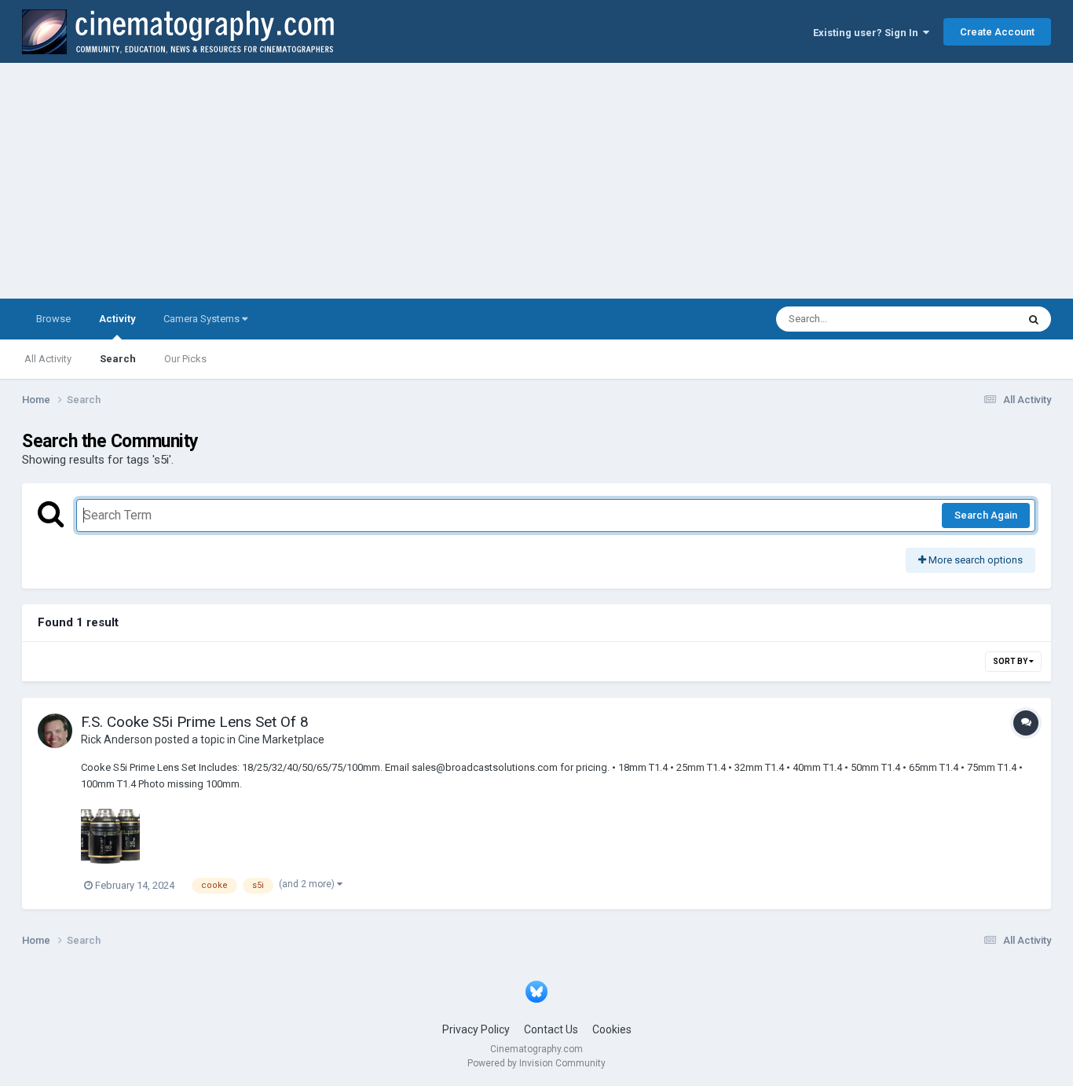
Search (118, 359)
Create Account (997, 32)
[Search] (1033, 319)
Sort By (1011, 661)
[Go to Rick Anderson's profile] (55, 731)
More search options (974, 560)
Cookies (612, 1029)
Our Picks (185, 359)
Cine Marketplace (281, 739)
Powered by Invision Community (536, 1063)
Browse (53, 319)
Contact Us (551, 1029)
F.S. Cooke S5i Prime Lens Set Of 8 (195, 722)
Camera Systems (202, 319)
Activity (117, 319)
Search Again (985, 515)
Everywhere (970, 319)
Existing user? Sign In (868, 33)
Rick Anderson (116, 739)
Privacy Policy (476, 1029)
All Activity (47, 359)
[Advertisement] (536, 181)
